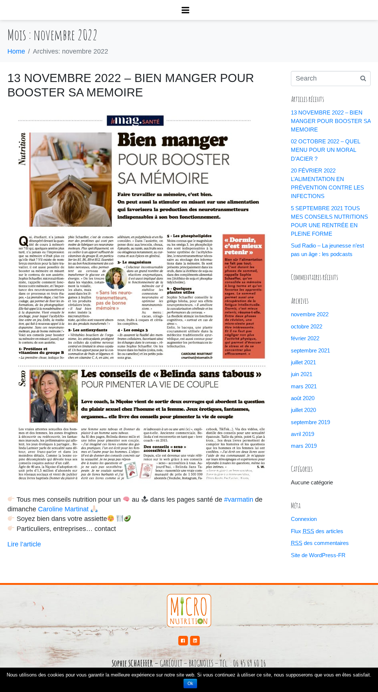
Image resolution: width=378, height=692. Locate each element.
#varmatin (238, 499)
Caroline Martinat (63, 509)
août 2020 (303, 398)
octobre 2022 (306, 326)
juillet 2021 (303, 362)
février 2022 (305, 338)
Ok (190, 683)
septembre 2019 (310, 422)
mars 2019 (304, 446)
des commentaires (320, 543)
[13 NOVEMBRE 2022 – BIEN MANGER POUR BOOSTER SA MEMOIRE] (141, 296)
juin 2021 (301, 374)
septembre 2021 (310, 350)
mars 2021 (304, 386)
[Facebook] (183, 640)
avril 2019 (302, 434)
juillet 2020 (303, 410)
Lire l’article (24, 544)
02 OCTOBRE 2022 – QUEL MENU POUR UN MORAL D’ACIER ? (325, 149)
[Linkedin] (195, 640)
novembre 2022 (310, 314)
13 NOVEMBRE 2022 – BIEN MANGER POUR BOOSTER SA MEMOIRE (331, 121)
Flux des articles (317, 531)
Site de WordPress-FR (318, 555)
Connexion (304, 519)
